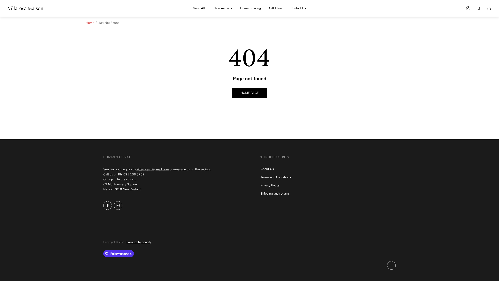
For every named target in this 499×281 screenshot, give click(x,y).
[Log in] (468, 8)
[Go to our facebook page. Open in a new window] (107, 205)
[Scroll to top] (391, 265)
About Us (267, 169)
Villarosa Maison (25, 8)
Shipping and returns (275, 193)
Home (90, 23)
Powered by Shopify (139, 242)
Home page (250, 93)
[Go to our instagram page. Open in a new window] (118, 205)
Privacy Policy (270, 185)
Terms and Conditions (275, 177)
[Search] (478, 8)
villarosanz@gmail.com (152, 169)
